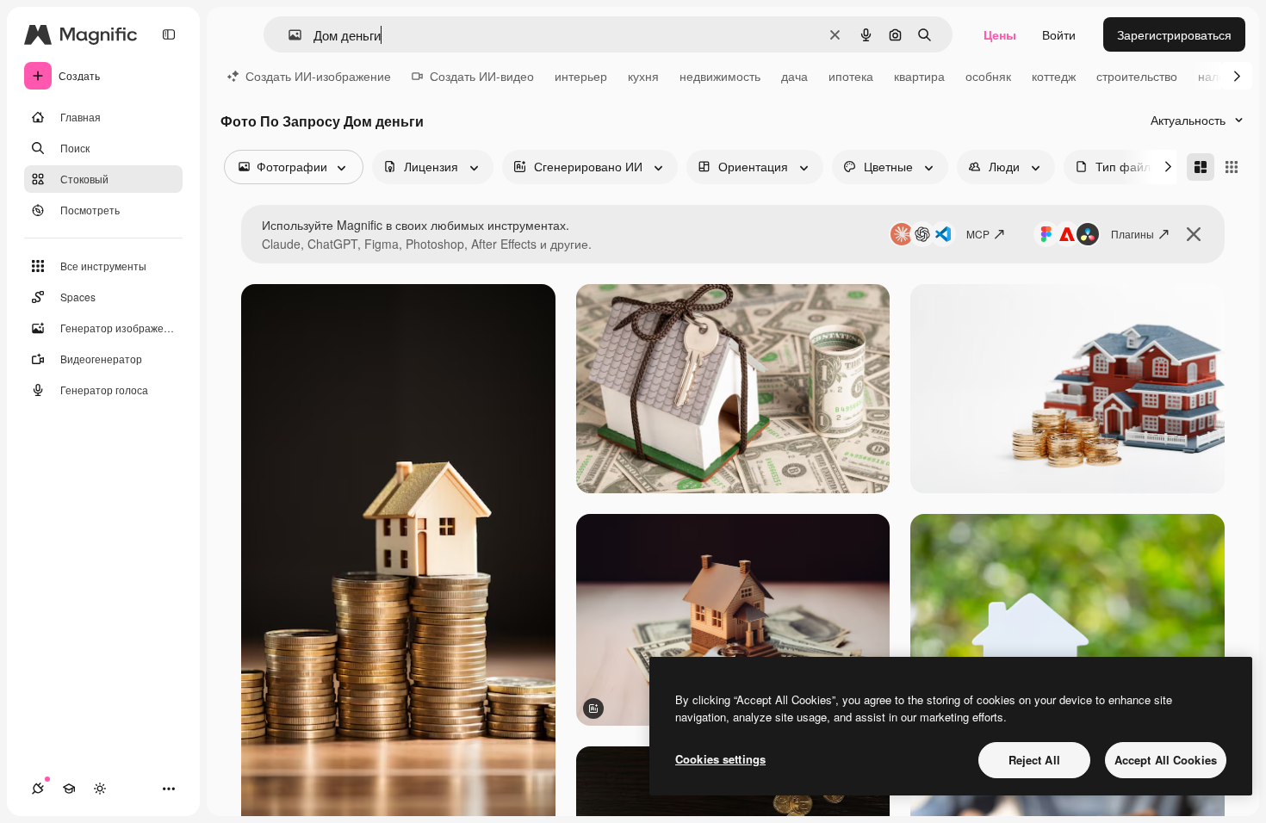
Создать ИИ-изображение (318, 75)
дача (794, 75)
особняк (988, 75)
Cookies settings (720, 759)
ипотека (850, 75)
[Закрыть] (1193, 234)
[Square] (1231, 167)
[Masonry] (1200, 167)
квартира (919, 75)
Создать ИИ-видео (482, 75)
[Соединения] (38, 788)
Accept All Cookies (1165, 760)
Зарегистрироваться (1174, 34)
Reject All (1034, 760)
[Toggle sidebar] (169, 34)
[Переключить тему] (100, 788)
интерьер (581, 75)
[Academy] (69, 788)
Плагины (1132, 233)
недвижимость (720, 75)
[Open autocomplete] (288, 34)
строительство (1136, 75)
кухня (643, 75)
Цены (1000, 34)
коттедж (1054, 75)
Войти (1059, 34)
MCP (978, 233)
